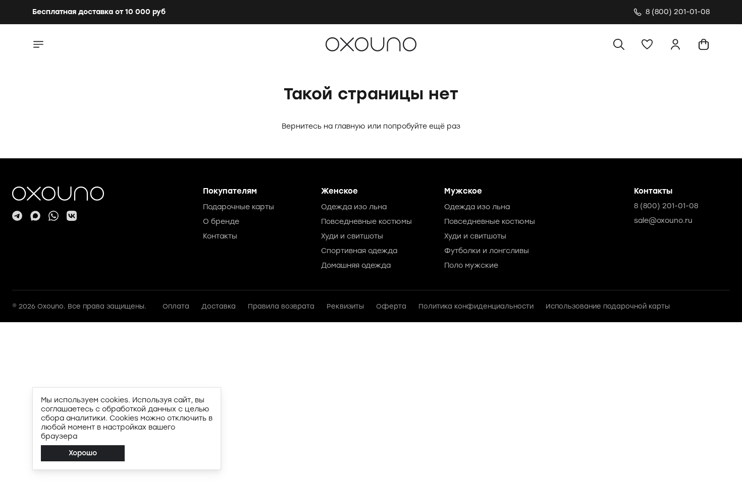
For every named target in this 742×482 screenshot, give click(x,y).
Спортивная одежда (359, 251)
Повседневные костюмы (366, 221)
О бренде (221, 221)
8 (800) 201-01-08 (666, 206)
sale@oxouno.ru (663, 220)
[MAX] (35, 216)
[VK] (72, 216)
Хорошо (83, 453)
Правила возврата (281, 306)
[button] (647, 44)
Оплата (176, 306)
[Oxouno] (58, 194)
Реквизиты (345, 306)
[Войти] (675, 44)
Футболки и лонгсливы (486, 251)
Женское (339, 191)
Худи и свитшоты (352, 236)
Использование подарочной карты (608, 306)
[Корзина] (704, 44)
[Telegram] (17, 216)
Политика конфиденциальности (476, 306)
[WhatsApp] (53, 216)
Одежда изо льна (354, 207)
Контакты (220, 236)
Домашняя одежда (356, 265)
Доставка (218, 306)
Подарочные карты (238, 207)
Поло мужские (471, 265)
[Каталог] (38, 44)
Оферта (391, 306)
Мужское (463, 191)
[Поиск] (619, 44)
